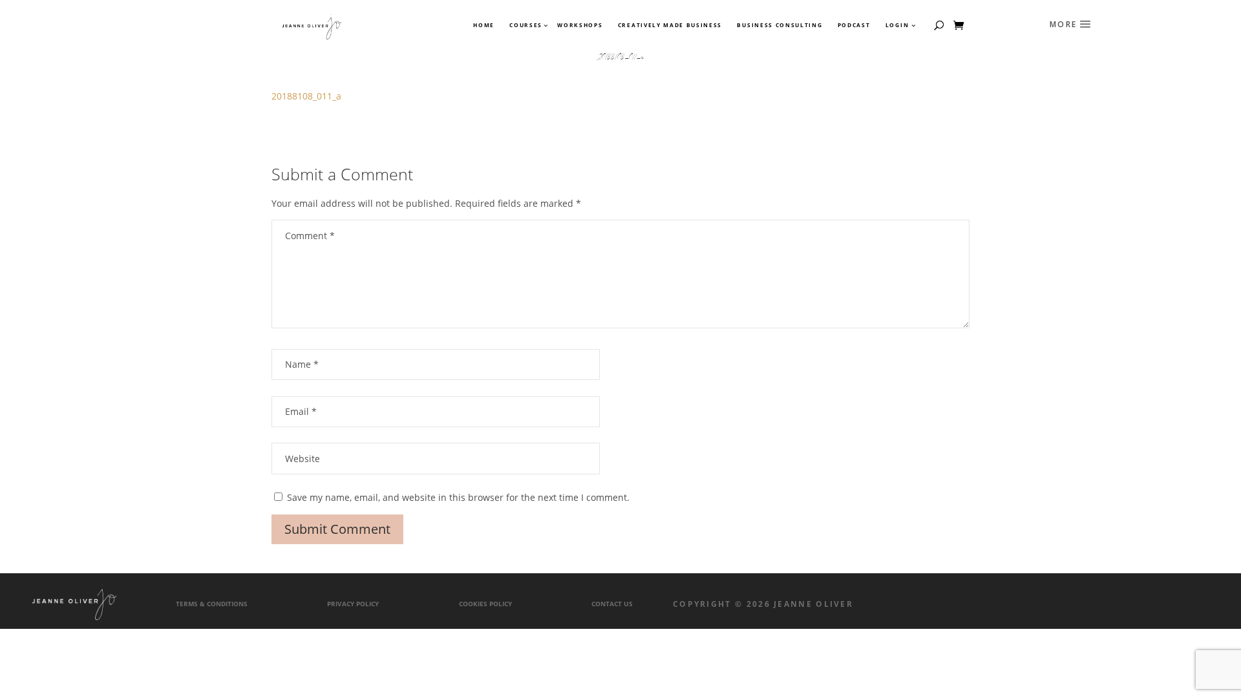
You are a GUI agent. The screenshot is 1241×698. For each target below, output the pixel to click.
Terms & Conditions (212, 604)
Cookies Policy (485, 604)
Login (897, 25)
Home (483, 25)
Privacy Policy (353, 604)
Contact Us (612, 604)
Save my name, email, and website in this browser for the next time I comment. (458, 497)
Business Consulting (779, 25)
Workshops (579, 25)
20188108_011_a (306, 96)
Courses (525, 25)
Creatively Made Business (670, 25)
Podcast (854, 25)
